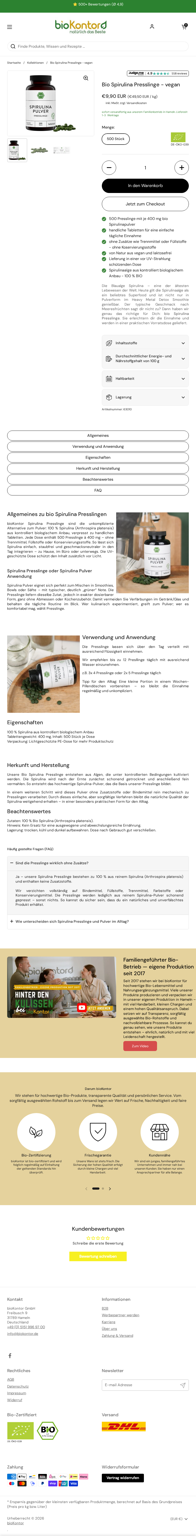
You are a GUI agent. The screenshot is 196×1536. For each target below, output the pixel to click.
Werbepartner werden (120, 1315)
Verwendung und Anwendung (98, 446)
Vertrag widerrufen (123, 1477)
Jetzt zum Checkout (145, 204)
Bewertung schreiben (98, 1256)
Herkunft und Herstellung (98, 468)
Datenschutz (18, 1386)
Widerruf (14, 1400)
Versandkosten (136, 103)
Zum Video (140, 1046)
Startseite (14, 63)
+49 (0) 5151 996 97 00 (26, 1327)
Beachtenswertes (98, 479)
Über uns (109, 1329)
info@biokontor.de (22, 1334)
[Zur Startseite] (81, 26)
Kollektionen (35, 63)
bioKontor (15, 1523)
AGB (10, 1379)
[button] (184, 27)
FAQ (98, 490)
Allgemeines (98, 435)
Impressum (16, 1393)
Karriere (108, 1322)
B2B (105, 1308)
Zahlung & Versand (117, 1335)
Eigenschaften (98, 457)
